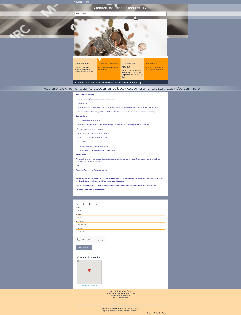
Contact (84, 14)
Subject (78, 214)
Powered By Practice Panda (156, 313)
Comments (79, 228)
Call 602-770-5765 (83, 2)
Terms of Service (131, 311)
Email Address (80, 221)
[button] (84, 247)
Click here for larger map (89, 285)
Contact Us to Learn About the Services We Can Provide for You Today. (109, 82)
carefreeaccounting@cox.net (120, 295)
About (77, 14)
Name (78, 207)
